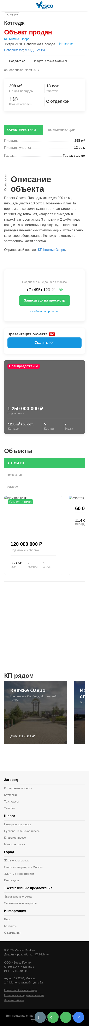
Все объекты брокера (43, 311)
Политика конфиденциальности (24, 995)
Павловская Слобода (39, 44)
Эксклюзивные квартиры (20, 903)
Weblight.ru (42, 954)
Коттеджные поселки (18, 788)
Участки (9, 808)
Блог (7, 919)
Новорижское (13, 50)
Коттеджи (10, 794)
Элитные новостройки (19, 873)
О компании (12, 932)
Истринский (13, 44)
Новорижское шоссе (17, 824)
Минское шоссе (14, 844)
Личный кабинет (14, 1000)
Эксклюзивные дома (18, 896)
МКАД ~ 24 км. (35, 50)
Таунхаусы (11, 801)
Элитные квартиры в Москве (23, 867)
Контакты (10, 926)
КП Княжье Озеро (16, 39)
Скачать (45, 342)
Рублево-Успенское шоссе (22, 831)
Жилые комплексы (16, 860)
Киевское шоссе (15, 837)
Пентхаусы (11, 880)
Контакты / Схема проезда (20, 990)
